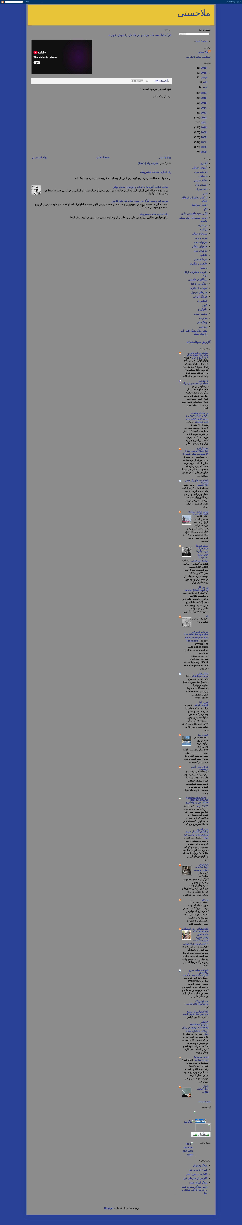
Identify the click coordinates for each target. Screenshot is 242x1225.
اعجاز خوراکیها (199, 204)
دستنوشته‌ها (202, 545)
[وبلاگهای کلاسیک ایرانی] (202, 1130)
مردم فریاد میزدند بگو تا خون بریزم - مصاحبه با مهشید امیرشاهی (199, 554)
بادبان (205, 1086)
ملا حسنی (203, 52)
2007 (203, 142)
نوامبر (203, 77)
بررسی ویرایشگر (199, 676)
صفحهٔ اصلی (102, 157)
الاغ (205, 209)
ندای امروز (202, 829)
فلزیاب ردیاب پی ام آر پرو (195, 974)
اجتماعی (202, 176)
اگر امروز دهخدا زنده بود (196, 589)
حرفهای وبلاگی (199, 246)
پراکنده (203, 229)
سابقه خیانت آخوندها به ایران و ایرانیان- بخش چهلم (140, 187)
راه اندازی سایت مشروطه (155, 171)
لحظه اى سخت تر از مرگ (195, 383)
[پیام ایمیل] (147, 80)
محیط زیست (200, 313)
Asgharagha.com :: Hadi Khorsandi (197, 799)
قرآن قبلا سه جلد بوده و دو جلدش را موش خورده (140, 35)
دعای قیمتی (202, 485)
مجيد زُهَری (202, 448)
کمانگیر (204, 1022)
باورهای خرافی (200, 705)
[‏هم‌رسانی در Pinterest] (132, 80)
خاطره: (203, 255)
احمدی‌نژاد (201, 189)
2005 (203, 152)
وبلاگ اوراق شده (198, 1182)
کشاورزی (202, 300)
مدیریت (203, 318)
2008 (203, 137)
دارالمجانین (202, 673)
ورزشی (203, 326)
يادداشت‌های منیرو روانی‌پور (198, 971)
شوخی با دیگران (198, 288)
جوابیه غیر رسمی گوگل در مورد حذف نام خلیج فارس (140, 200)
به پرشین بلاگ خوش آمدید (195, 1014)
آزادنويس (203, 864)
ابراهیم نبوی (200, 171)
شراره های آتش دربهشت (199, 768)
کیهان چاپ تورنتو (198, 1169)
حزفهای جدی (200, 250)
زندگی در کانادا (199, 283)
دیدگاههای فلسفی (197, 279)
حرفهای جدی (200, 242)
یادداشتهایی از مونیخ (197, 1011)
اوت (204, 86)
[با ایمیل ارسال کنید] (142, 80)
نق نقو (205, 899)
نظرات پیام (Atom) (148, 163)
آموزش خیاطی (199, 167)
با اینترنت (203, 380)
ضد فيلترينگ (201, 1001)
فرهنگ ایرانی (200, 296)
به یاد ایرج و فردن (199, 357)
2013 (203, 112)
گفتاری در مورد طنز (196, 1174)
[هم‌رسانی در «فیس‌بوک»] (135, 80)
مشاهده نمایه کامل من (198, 56)
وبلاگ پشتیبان (200, 1165)
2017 (203, 93)
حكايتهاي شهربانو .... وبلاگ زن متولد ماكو (197, 354)
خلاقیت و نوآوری (198, 263)
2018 (203, 72)
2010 (203, 127)
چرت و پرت (201, 237)
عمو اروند (203, 734)
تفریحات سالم (199, 233)
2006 (203, 147)
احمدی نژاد (201, 184)
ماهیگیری (202, 309)
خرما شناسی (200, 259)
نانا (206, 616)
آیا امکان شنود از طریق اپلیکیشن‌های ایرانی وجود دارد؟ (196, 834)
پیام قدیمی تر (39, 157)
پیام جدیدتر (165, 157)
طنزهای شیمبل (199, 292)
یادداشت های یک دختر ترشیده (196, 481)
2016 (203, 98)
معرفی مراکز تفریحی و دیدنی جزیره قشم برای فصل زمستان (197, 418)
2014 (203, 107)
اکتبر (204, 82)
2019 (203, 67)
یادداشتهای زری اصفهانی (195, 928)
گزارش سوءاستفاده (198, 341)
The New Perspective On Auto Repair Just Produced (196, 637)
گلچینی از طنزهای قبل (195, 1178)
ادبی (205, 193)
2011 (203, 122)
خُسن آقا (203, 702)
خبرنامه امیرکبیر (199, 632)
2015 (203, 102)
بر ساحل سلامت (199, 413)
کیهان (204, 305)
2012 (203, 117)
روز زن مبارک (201, 1059)
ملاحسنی (193, 13)
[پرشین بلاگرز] (200, 1121)
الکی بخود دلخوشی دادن (194, 213)
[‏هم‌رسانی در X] (137, 80)
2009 (203, 132)
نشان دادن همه (204, 1101)
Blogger (109, 1208)
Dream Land (201, 1057)
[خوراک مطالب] (203, 1147)
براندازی (202, 225)
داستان (203, 267)
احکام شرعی (200, 180)
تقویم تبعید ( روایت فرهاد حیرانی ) (198, 512)
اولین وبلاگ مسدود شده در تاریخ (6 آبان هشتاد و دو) (194, 1189)
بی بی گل (203, 587)
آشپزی (203, 163)
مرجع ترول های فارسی (196, 1003)
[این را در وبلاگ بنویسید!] (139, 80)
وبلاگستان (202, 322)
